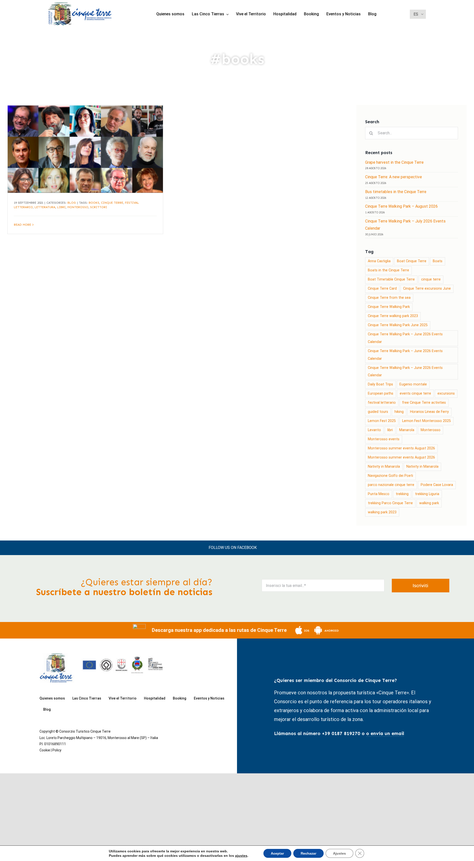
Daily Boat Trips (380, 384)
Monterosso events (383, 439)
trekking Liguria (427, 494)
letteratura (45, 207)
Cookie (45, 750)
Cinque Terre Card (382, 288)
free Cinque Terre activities (424, 402)
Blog (71, 202)
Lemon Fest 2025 (382, 421)
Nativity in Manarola (384, 466)
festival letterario (382, 402)
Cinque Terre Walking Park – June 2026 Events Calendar (405, 338)
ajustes (241, 856)
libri (61, 207)
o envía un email (385, 733)
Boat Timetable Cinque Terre (391, 279)
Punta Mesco (378, 494)
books (94, 202)
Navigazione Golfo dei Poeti (390, 476)
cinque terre (112, 202)
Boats (437, 261)
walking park (429, 503)
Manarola (406, 430)
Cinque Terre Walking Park (389, 307)
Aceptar (277, 853)
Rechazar (308, 853)
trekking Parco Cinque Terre (390, 503)
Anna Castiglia (379, 261)
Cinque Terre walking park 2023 (393, 316)
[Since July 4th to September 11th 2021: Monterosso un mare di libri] (85, 149)
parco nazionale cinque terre (391, 485)
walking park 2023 (382, 512)
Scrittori (98, 207)
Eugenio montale (413, 384)
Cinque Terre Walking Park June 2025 (398, 325)
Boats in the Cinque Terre (388, 270)
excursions (446, 393)
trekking (402, 494)
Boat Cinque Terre (411, 261)
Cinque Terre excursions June (427, 288)
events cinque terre (415, 393)
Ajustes (339, 853)
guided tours (378, 412)
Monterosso (77, 207)
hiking (399, 412)
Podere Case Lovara (437, 485)
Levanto (374, 430)
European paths (380, 393)
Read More (22, 224)
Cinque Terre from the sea (389, 298)
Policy (56, 750)
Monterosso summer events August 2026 (401, 448)
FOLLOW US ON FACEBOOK (233, 547)
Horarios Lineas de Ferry (429, 412)
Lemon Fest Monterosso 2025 (426, 421)
